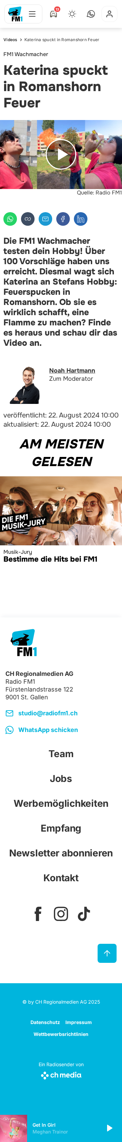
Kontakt (60, 878)
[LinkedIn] (80, 219)
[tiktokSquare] (84, 913)
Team (61, 754)
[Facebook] (63, 219)
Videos (10, 39)
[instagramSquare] (61, 913)
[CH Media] (61, 1074)
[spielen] (109, 1128)
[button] (91, 13)
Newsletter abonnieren (61, 853)
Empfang (61, 828)
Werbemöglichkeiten (61, 803)
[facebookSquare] (37, 913)
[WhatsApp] (10, 219)
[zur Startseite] (15, 13)
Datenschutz (45, 1022)
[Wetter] (72, 13)
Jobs (61, 778)
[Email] (45, 219)
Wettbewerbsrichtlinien (61, 1034)
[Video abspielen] (61, 154)
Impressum (78, 1022)
